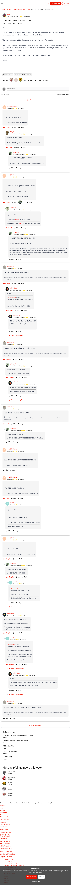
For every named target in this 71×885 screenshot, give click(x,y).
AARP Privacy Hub (9, 860)
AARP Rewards (4, 815)
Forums (9, 9)
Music (29, 9)
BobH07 (10, 782)
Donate (2, 808)
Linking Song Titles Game (10, 751)
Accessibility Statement (10, 864)
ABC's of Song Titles (8, 746)
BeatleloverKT (11, 772)
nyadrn (9, 14)
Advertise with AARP (6, 832)
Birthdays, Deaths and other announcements (15, 740)
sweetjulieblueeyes (12, 106)
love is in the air (7, 75)
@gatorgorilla (14, 588)
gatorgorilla (16, 152)
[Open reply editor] (35, 89)
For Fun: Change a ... (8, 756)
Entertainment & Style (19, 9)
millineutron (13, 288)
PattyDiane (13, 132)
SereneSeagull (11, 777)
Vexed (9, 788)
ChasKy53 (10, 793)
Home (3, 9)
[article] (35, 117)
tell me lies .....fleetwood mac (23, 75)
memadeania (10, 266)
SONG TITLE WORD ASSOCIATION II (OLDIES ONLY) (18, 735)
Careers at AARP (4, 834)
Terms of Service (8, 862)
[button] (2, 4)
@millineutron (12, 644)
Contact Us (3, 822)
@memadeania (12, 297)
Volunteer (2, 810)
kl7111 (12, 502)
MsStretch (13, 208)
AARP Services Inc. (5, 841)
